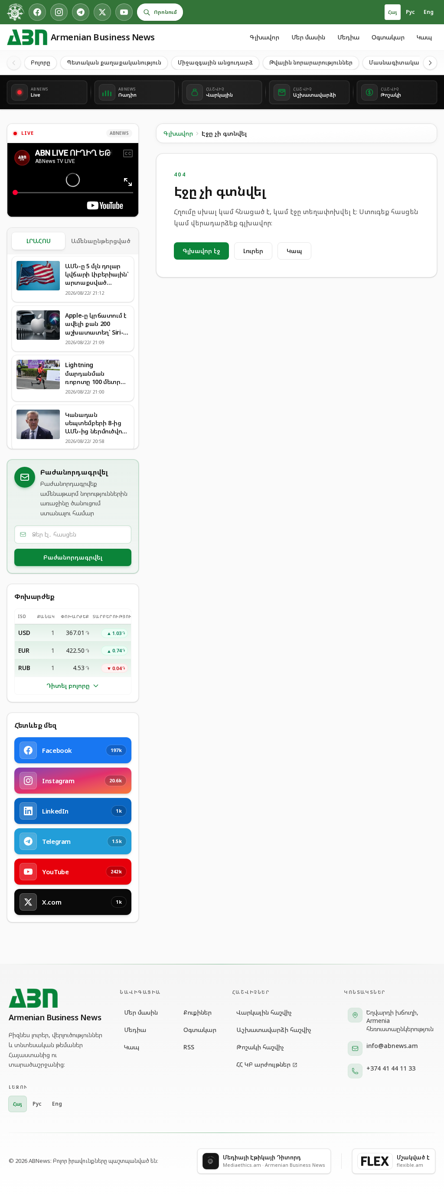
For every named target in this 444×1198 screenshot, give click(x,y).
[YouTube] (124, 12)
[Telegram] (80, 12)
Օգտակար (388, 37)
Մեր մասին (308, 37)
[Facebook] (37, 12)
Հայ (392, 12)
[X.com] (102, 12)
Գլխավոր (264, 37)
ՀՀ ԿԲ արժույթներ (263, 1064)
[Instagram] (59, 12)
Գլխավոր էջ (201, 251)
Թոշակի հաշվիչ (260, 1047)
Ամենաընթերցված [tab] (101, 241)
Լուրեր (253, 251)
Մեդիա (348, 37)
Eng (429, 12)
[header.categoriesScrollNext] (430, 63)
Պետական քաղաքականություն (114, 62)
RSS (188, 1047)
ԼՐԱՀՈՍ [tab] (38, 241)
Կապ (424, 37)
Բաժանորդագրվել (72, 557)
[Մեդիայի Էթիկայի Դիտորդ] (15, 12)
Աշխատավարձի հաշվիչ (273, 1029)
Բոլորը (40, 62)
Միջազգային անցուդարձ (215, 62)
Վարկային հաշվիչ (264, 1012)
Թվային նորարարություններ (311, 62)
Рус (410, 12)
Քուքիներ (197, 1012)
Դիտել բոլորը (68, 685)
